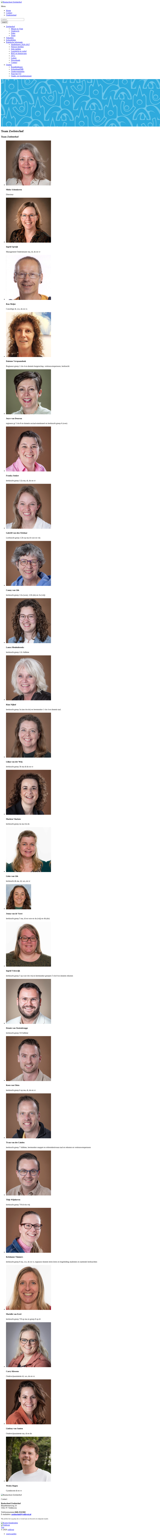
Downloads (15, 60)
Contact (9, 13)
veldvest (11, 1530)
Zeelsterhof (10, 26)
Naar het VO (16, 74)
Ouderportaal (11, 15)
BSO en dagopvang (19, 53)
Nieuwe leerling (17, 47)
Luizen (13, 58)
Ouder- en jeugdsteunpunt (21, 76)
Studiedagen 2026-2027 (20, 44)
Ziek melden (16, 49)
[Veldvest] (5, 1525)
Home (8, 10)
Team (13, 35)
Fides (13, 33)
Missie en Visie (17, 29)
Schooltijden (11, 40)
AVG (13, 56)
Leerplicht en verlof (18, 51)
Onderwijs (15, 31)
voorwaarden (11, 1534)
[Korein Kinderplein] (9, 1523)
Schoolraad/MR (17, 69)
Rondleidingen (17, 67)
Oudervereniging (17, 71)
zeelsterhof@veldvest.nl (21, 1514)
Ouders (9, 65)
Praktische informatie (14, 42)
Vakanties (10, 38)
